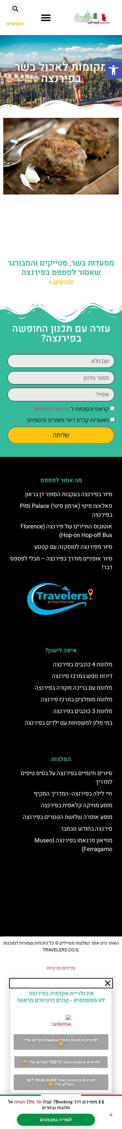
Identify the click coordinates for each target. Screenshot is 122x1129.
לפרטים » (61, 282)
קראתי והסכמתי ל (71, 409)
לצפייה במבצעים (56, 1119)
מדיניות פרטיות (61, 968)
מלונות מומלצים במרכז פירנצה (76, 699)
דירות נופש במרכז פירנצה (82, 676)
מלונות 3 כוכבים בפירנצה (82, 711)
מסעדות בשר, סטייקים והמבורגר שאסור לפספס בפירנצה (61, 267)
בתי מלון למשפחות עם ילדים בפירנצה (68, 723)
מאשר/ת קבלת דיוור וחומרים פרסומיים (68, 420)
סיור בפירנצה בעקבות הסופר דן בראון (68, 494)
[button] (113, 70)
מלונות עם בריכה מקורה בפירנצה (73, 688)
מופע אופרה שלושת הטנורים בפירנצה (67, 817)
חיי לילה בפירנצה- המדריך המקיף (73, 793)
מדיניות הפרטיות (52, 409)
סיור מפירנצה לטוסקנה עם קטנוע (73, 547)
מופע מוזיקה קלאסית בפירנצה (76, 805)
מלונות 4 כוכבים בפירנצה (82, 664)
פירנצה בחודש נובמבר (86, 828)
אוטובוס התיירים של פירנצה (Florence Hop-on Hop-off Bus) (66, 531)
